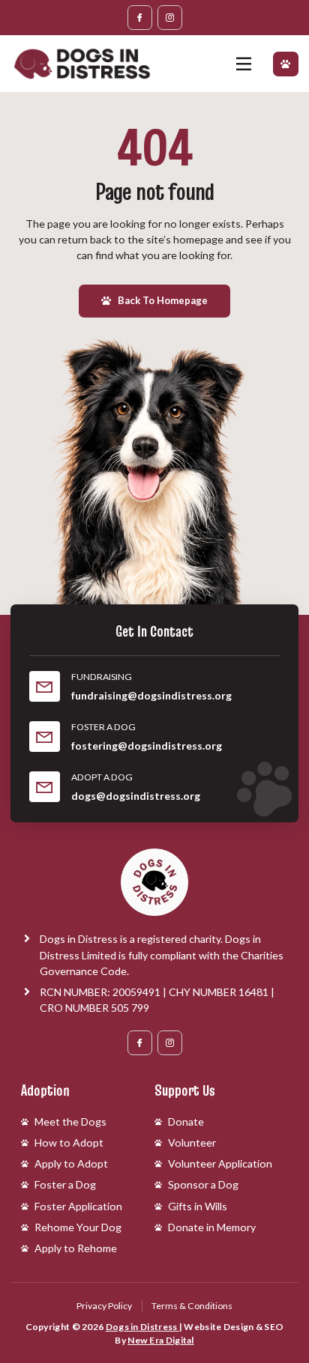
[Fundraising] (44, 686)
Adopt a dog (102, 777)
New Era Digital (161, 1340)
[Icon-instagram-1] (170, 17)
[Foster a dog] (44, 736)
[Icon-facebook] (140, 17)
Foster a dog (103, 726)
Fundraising (101, 676)
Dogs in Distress (142, 1326)
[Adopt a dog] (44, 786)
